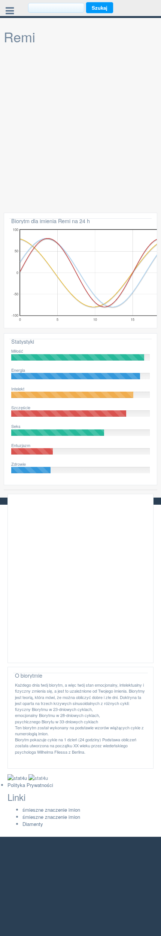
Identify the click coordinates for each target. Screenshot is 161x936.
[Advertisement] (80, 128)
